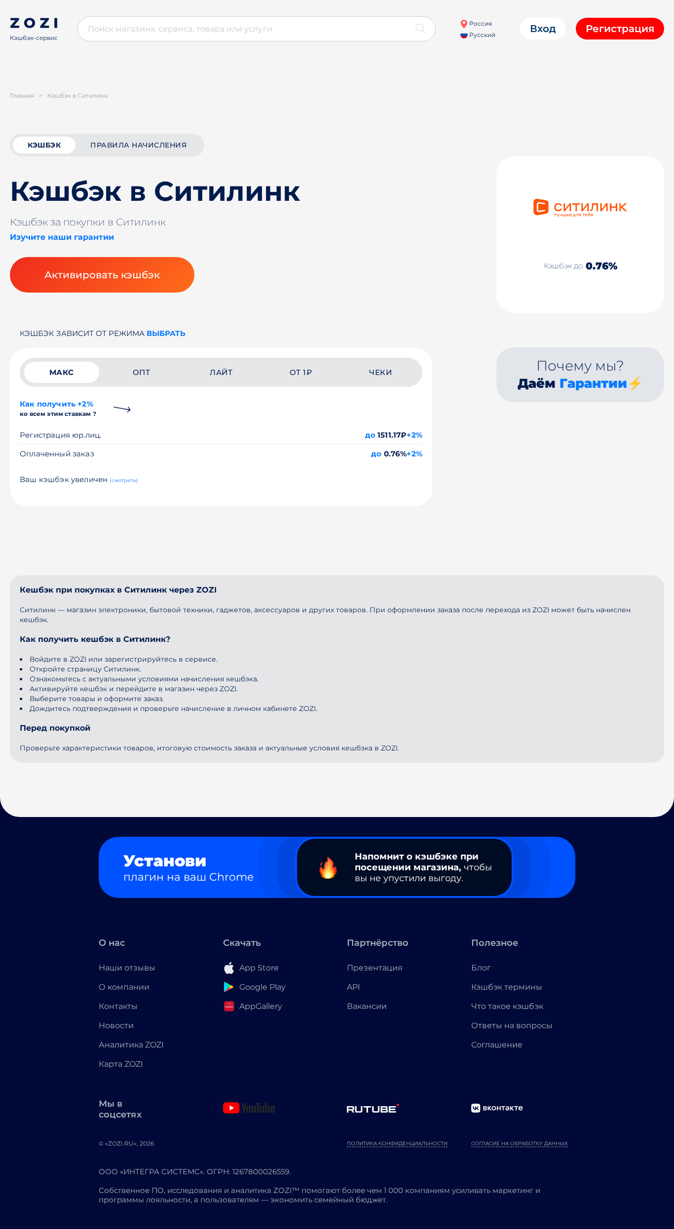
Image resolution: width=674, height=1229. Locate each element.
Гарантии (593, 383)
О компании (124, 987)
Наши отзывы (127, 967)
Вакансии (367, 1006)
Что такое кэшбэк (507, 1006)
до (370, 435)
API (353, 987)
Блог (481, 967)
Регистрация (620, 29)
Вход (543, 29)
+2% (414, 435)
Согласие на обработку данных (519, 1143)
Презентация (375, 967)
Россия (480, 23)
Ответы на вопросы (512, 1025)
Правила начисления (138, 145)
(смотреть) (124, 480)
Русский (481, 34)
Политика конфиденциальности (397, 1143)
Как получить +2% (58, 408)
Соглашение (497, 1044)
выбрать (166, 333)
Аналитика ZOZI (131, 1044)
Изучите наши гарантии (62, 237)
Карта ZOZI (121, 1064)
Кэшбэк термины (506, 987)
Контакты (118, 1006)
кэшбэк (44, 145)
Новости (116, 1025)
